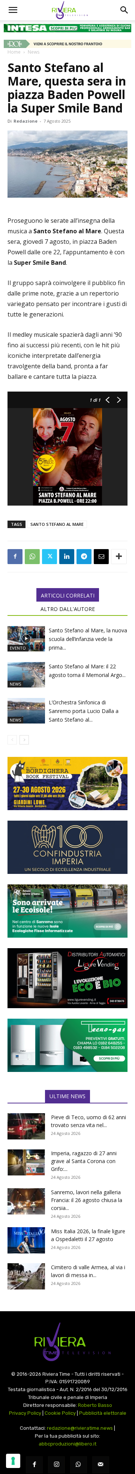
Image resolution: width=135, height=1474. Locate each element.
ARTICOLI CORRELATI (67, 595)
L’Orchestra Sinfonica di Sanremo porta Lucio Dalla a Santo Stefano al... (83, 711)
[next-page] (24, 740)
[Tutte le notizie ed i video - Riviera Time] (68, 1341)
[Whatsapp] (78, 1464)
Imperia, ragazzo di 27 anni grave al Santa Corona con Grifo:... (84, 1161)
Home (14, 52)
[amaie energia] (68, 911)
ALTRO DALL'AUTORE (67, 608)
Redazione (26, 121)
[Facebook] (15, 556)
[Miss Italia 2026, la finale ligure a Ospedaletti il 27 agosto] (26, 1240)
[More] (119, 556)
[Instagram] (56, 1464)
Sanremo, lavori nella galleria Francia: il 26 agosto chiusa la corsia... (86, 1200)
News (33, 52)
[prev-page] (12, 740)
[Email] (101, 556)
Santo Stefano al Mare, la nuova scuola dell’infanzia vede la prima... (88, 639)
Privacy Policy (25, 1413)
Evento (18, 648)
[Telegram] (84, 556)
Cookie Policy (60, 1413)
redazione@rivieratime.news (80, 1428)
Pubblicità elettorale (102, 1413)
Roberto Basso (95, 1405)
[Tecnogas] (68, 1045)
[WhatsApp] (32, 556)
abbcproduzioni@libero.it (67, 1444)
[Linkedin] (66, 556)
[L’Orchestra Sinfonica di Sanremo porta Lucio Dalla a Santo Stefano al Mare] (26, 711)
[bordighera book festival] (68, 783)
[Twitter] (49, 556)
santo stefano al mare (57, 524)
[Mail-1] (100, 1464)
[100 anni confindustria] (68, 847)
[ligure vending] (68, 978)
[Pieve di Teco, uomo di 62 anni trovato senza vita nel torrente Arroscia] (26, 1126)
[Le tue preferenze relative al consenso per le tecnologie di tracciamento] (13, 1461)
